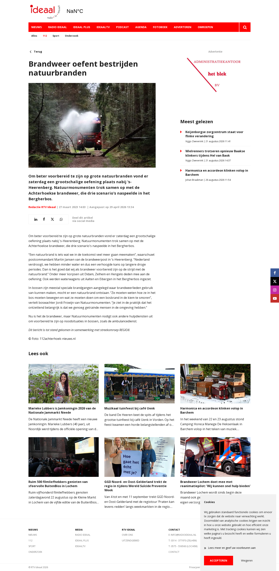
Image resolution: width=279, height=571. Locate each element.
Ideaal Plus (81, 27)
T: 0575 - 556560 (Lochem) (183, 546)
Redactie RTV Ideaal (42, 207)
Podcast (122, 27)
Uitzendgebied (130, 540)
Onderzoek (71, 35)
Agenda (141, 27)
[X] (274, 281)
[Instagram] (274, 290)
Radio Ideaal (57, 27)
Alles (34, 35)
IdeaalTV (103, 27)
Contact (174, 552)
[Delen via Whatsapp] (61, 219)
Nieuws (36, 27)
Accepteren (218, 560)
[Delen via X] (52, 219)
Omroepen (205, 27)
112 (45, 35)
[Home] (44, 11)
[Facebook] (274, 272)
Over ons (127, 534)
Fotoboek (160, 27)
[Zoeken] (245, 27)
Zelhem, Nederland (85, 11)
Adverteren (182, 27)
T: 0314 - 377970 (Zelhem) (183, 540)
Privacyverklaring (198, 567)
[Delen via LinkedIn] (36, 219)
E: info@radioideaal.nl (182, 534)
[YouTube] (274, 298)
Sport (56, 35)
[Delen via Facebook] (44, 219)
